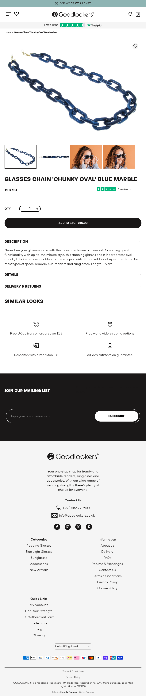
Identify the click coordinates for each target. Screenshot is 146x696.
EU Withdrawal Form (39, 617)
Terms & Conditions (107, 576)
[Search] (131, 14)
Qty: (8, 208)
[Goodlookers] (73, 14)
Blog (39, 629)
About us (107, 545)
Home (8, 32)
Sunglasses (39, 558)
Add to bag (73, 223)
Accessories (39, 564)
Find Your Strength (38, 611)
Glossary (39, 635)
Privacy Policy (107, 582)
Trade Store (39, 623)
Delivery (107, 551)
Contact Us (107, 570)
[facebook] (57, 527)
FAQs (107, 558)
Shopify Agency (68, 691)
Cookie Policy (107, 588)
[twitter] (78, 527)
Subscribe (116, 416)
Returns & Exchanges (107, 564)
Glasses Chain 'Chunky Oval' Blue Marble (35, 32)
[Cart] (138, 15)
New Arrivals (39, 570)
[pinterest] (89, 527)
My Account (39, 605)
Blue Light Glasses (38, 551)
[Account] (16, 14)
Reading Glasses (38, 545)
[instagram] (68, 527)
